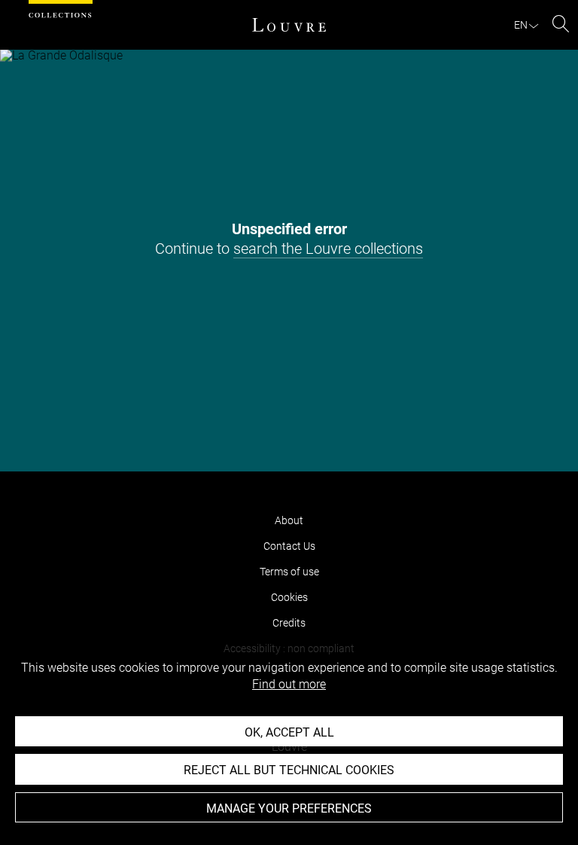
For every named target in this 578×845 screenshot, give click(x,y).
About (289, 520)
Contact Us (289, 546)
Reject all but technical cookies (289, 770)
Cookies (289, 597)
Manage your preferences (289, 808)
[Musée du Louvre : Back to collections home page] (289, 25)
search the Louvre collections (328, 248)
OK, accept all (289, 732)
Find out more (289, 684)
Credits (289, 623)
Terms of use (289, 572)
